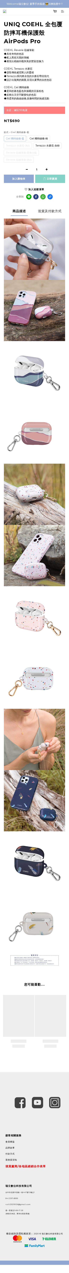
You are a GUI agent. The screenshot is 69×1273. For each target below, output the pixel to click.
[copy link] (50, 196)
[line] (28, 196)
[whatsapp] (43, 196)
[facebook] (36, 196)
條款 (8, 1233)
